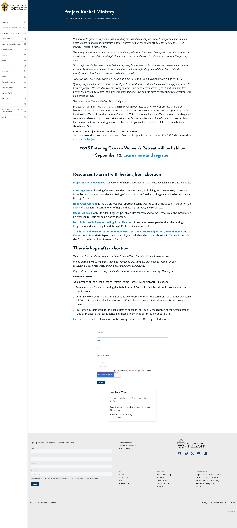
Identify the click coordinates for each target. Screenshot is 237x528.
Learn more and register (145, 155)
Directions (218, 503)
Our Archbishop (164, 474)
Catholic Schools (13, 49)
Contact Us (230, 503)
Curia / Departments (13, 66)
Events (13, 77)
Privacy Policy (206, 503)
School (122, 480)
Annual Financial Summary (207, 480)
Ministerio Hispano (13, 82)
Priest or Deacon (126, 483)
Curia (66, 18)
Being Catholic (13, 39)
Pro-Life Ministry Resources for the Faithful (107, 18)
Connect (13, 60)
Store (198, 486)
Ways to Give (13, 98)
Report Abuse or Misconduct (13, 44)
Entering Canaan (83, 190)
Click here (78, 319)
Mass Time (123, 477)
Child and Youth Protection (208, 477)
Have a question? (13, 104)
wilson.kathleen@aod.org (121, 414)
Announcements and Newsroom (13, 28)
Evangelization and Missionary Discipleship (82, 18)
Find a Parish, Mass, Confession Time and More (13, 110)
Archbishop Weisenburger (13, 33)
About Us (13, 22)
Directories (13, 71)
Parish (121, 474)
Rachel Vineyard (82, 213)
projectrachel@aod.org (88, 139)
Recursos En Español (205, 483)
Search (13, 117)
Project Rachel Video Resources (91, 182)
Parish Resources (13, 87)
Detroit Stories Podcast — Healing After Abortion (102, 222)
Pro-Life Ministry (13, 93)
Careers (13, 55)
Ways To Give (163, 483)
